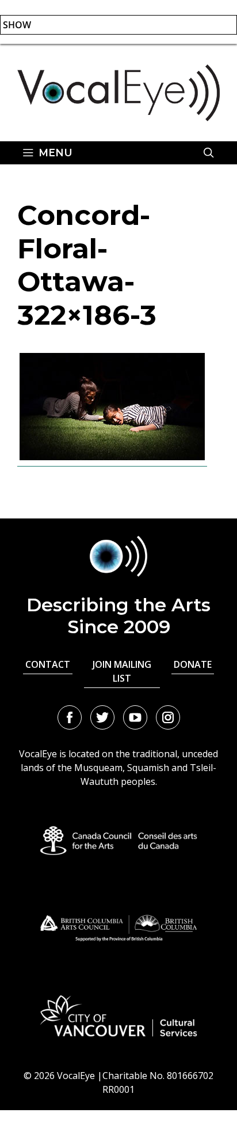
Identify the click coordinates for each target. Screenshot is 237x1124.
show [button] (17, 24)
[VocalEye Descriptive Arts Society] (118, 91)
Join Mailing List (122, 671)
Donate (193, 664)
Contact (47, 664)
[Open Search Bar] (209, 152)
